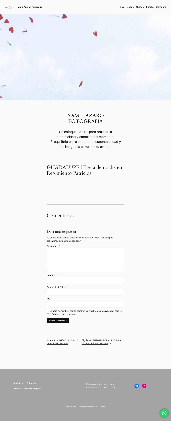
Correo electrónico (57, 287)
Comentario (53, 246)
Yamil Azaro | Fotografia (30, 7)
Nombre (52, 275)
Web (49, 299)
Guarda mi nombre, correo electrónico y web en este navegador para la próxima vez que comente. (86, 312)
